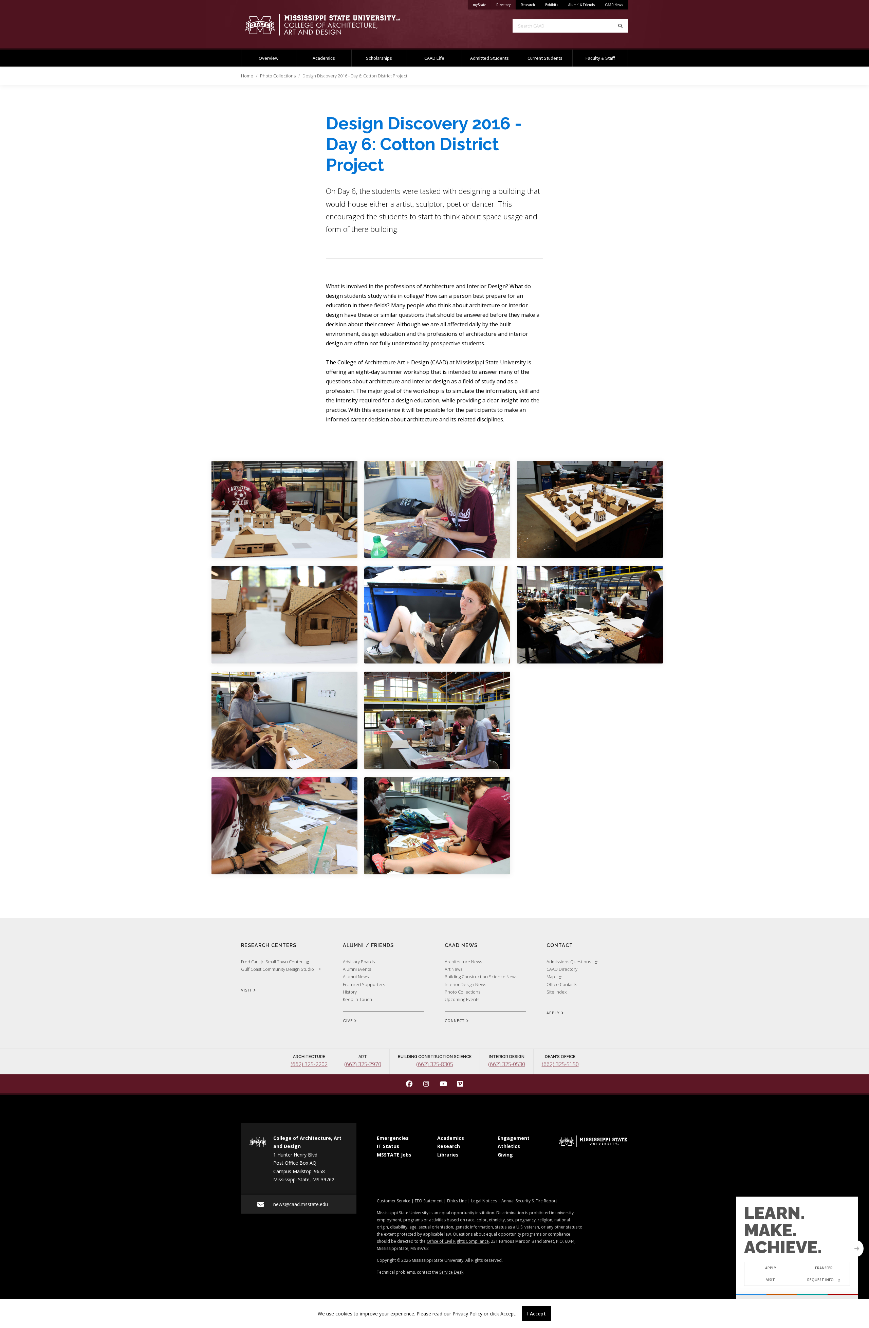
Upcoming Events (462, 999)
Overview (268, 58)
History (350, 992)
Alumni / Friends (368, 945)
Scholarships (379, 58)
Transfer (823, 1268)
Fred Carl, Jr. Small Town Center (272, 962)
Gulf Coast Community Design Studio (277, 969)
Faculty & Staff (600, 58)
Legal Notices (484, 1201)
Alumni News (356, 977)
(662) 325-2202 (309, 1064)
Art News (453, 969)
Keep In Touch (357, 999)
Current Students (545, 58)
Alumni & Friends (581, 4)
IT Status (388, 1146)
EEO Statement (429, 1201)
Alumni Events (357, 969)
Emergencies (393, 1138)
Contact (560, 945)
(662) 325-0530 (506, 1064)
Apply (770, 1268)
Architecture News (463, 962)
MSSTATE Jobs (394, 1154)
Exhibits (551, 4)
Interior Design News (465, 984)
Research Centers (268, 945)
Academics (324, 58)
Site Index (557, 992)
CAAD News (614, 4)
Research (528, 4)
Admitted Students (489, 58)
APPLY (554, 1012)
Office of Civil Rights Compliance (458, 1241)
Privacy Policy (467, 1313)
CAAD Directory (562, 969)
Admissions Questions (569, 962)
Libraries (448, 1154)
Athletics (509, 1146)
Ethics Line (457, 1201)
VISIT (247, 990)
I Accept (536, 1313)
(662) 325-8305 (434, 1064)
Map (551, 977)
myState (482, 4)
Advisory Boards (359, 962)
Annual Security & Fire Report (529, 1201)
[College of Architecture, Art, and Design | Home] (332, 25)
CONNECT (455, 1020)
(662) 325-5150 (560, 1064)
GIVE (348, 1020)
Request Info (820, 1279)
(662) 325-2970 (362, 1064)
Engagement (514, 1138)
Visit (770, 1279)
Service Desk (451, 1272)
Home (247, 76)
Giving (505, 1154)
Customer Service (393, 1201)
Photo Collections (278, 76)
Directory (506, 4)
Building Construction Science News (481, 977)
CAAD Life (434, 58)
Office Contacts (562, 984)
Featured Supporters (364, 984)
